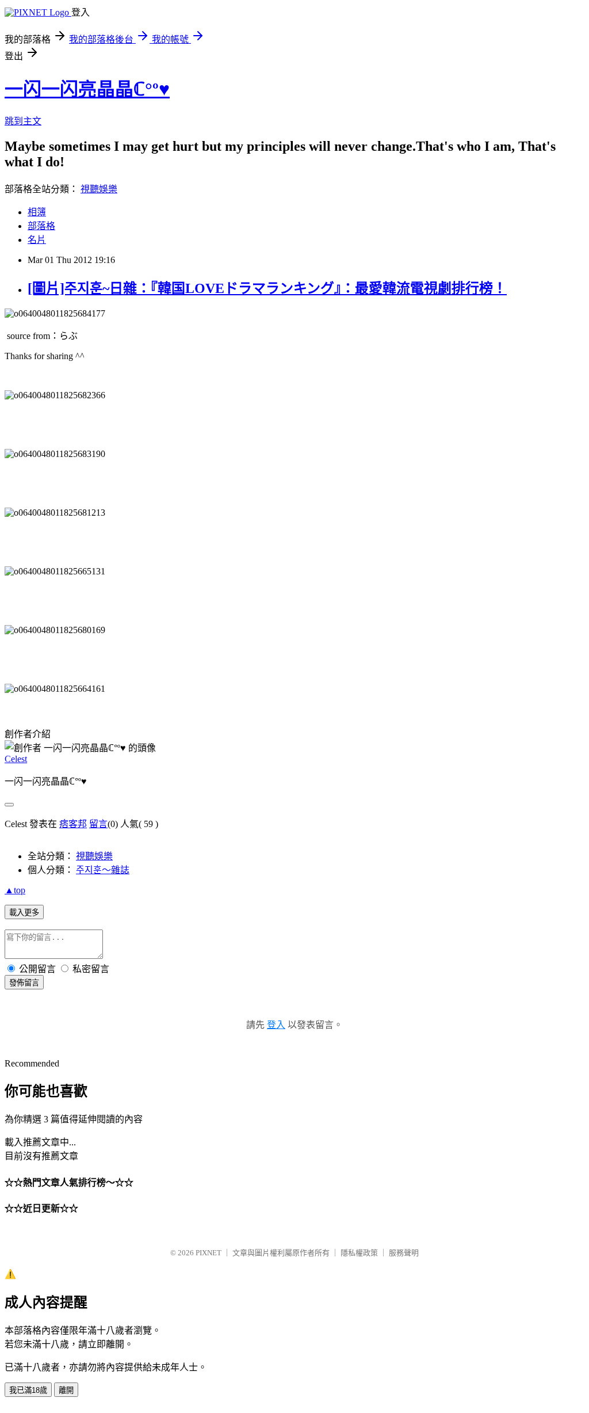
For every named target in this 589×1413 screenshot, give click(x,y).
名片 (37, 240)
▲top (15, 890)
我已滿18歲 (28, 1390)
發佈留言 (24, 982)
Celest (16, 759)
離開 (66, 1390)
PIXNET (208, 1252)
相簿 (37, 212)
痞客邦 (73, 824)
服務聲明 (404, 1252)
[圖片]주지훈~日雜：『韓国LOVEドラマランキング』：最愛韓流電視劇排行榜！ (267, 288)
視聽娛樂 (99, 189)
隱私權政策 (359, 1252)
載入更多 (24, 912)
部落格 (41, 226)
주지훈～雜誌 (102, 870)
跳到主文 (23, 121)
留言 (98, 824)
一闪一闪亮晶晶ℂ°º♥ (87, 89)
